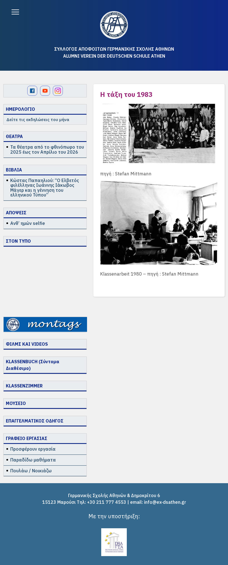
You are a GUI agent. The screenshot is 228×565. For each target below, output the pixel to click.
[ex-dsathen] (114, 25)
